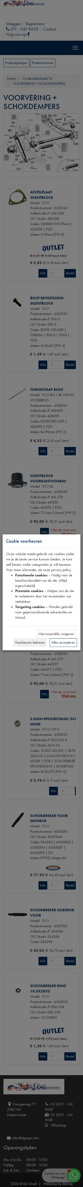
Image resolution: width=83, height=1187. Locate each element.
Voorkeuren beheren (30, 642)
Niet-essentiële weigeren (56, 633)
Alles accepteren (63, 642)
